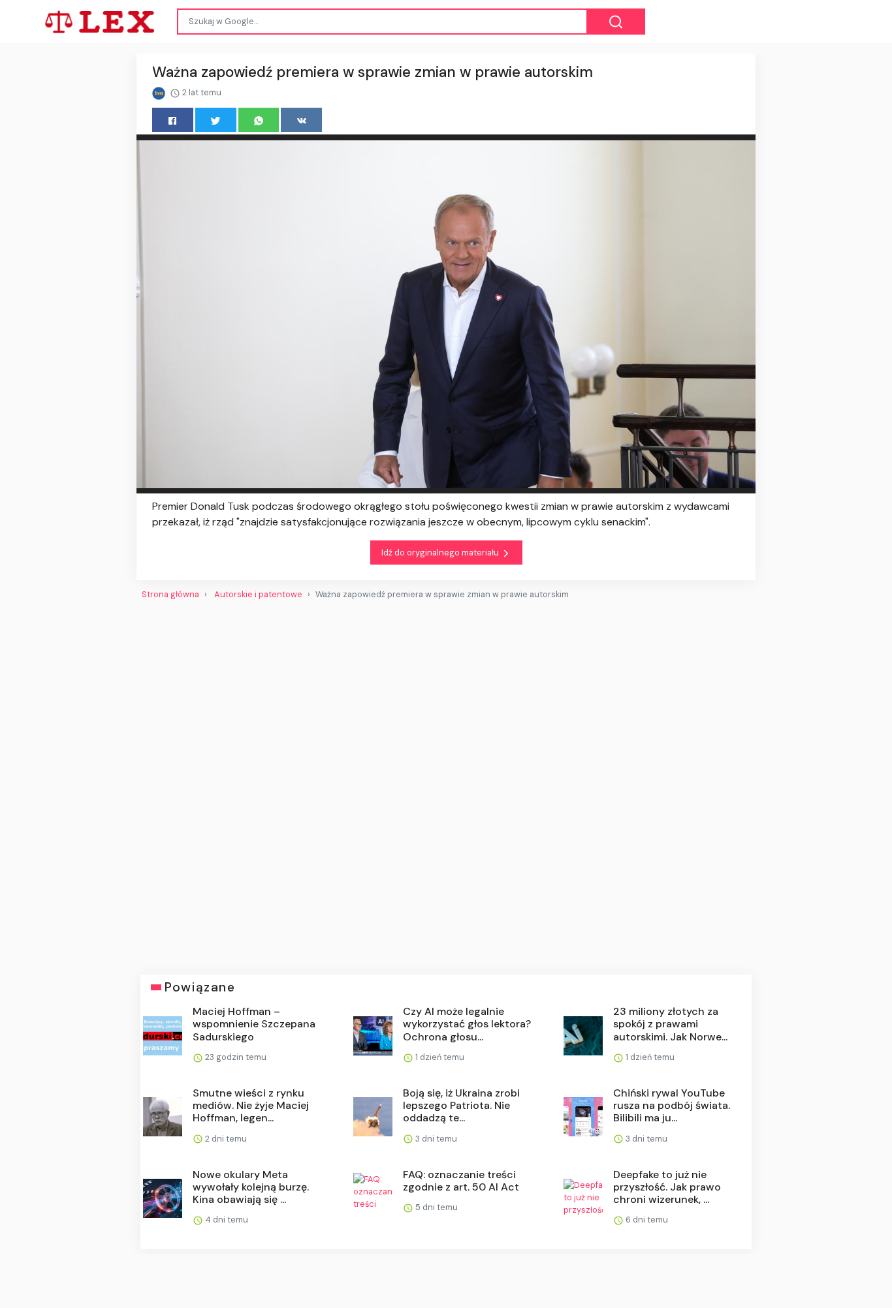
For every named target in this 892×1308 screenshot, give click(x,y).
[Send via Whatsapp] (258, 120)
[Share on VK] (301, 120)
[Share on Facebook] (172, 120)
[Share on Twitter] (215, 120)
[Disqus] (446, 782)
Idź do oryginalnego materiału (441, 552)
